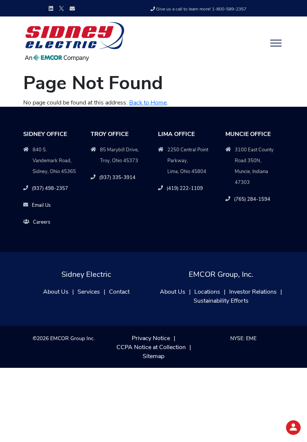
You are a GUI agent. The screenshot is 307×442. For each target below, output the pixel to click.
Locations (207, 291)
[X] (61, 8)
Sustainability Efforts (221, 300)
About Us (56, 291)
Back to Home (148, 102)
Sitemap (153, 356)
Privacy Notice (151, 338)
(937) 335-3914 (117, 177)
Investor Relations (253, 291)
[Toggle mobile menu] (273, 42)
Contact (119, 291)
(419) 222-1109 (185, 188)
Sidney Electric (86, 274)
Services (88, 291)
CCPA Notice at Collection (151, 347)
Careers (41, 221)
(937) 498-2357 (50, 188)
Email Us (41, 205)
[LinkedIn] (51, 8)
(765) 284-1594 (252, 199)
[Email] (72, 8)
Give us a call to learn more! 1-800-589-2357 (201, 9)
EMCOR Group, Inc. (221, 274)
